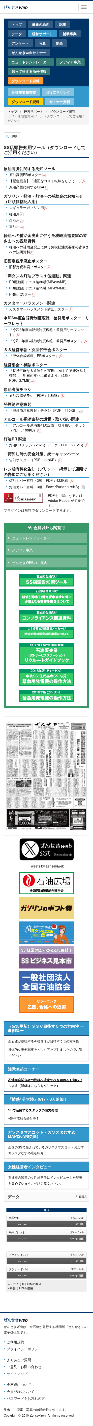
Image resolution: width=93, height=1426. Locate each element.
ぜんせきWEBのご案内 (29, 562)
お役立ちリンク (58, 92)
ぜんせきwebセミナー (29, 52)
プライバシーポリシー (24, 1348)
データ (17, 33)
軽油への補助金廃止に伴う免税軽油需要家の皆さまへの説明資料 (49, 249)
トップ (17, 24)
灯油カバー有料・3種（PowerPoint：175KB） (45, 486)
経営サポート (42, 33)
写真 (42, 43)
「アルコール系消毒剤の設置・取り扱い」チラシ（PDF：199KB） (47, 428)
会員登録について (20, 1391)
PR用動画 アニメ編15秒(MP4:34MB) (37, 287)
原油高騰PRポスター (25, 174)
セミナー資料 (59, 101)
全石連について (19, 1384)
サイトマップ (17, 1373)
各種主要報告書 (24, 92)
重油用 (14, 226)
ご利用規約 (15, 1341)
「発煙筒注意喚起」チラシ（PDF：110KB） (44, 410)
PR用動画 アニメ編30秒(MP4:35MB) (37, 281)
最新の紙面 (40, 24)
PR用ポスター (20, 294)
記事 (62, 24)
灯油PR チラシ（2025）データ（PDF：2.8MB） (47, 444)
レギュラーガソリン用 (26, 207)
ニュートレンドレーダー (31, 61)
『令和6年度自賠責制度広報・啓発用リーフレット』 (46, 332)
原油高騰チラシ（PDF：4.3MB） (35, 395)
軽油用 (14, 213)
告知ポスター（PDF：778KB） (33, 459)
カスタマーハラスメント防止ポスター (39, 308)
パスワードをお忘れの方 (26, 1398)
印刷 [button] (13, 136)
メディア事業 (70, 61)
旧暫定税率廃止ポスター (28, 266)
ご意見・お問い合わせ (24, 1366)
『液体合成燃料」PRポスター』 (34, 355)
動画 (59, 43)
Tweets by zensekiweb (46, 866)
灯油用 (14, 220)
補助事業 (70, 33)
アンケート (20, 43)
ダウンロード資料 (25, 80)
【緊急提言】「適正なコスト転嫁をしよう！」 (45, 180)
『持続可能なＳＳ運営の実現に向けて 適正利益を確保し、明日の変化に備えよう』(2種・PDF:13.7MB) (48, 375)
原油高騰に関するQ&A (26, 186)
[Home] (16, 6)
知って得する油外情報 (29, 71)
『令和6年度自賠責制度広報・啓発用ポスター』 (46, 340)
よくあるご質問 (19, 1359)
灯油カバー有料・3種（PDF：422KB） (39, 480)
